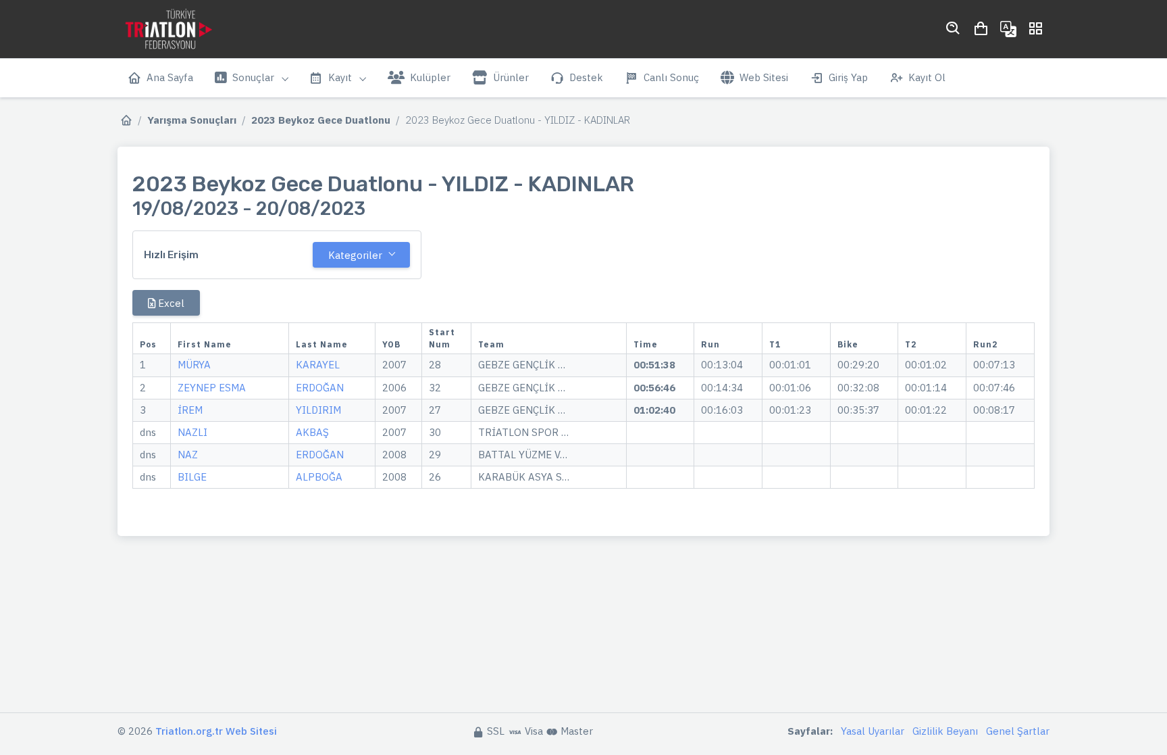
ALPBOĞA (319, 476)
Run (710, 344)
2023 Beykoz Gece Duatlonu (320, 120)
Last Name (322, 344)
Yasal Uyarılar (872, 731)
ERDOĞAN (320, 387)
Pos (148, 344)
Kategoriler (355, 255)
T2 (910, 344)
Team (491, 344)
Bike (847, 344)
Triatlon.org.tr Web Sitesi (216, 731)
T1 (775, 344)
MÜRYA (194, 364)
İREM (190, 410)
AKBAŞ (312, 432)
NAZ (188, 454)
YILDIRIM (318, 410)
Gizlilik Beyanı (945, 731)
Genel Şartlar (1017, 731)
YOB (391, 344)
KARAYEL (318, 364)
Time (645, 344)
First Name (205, 344)
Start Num (442, 338)
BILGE (192, 476)
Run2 (985, 344)
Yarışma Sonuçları (191, 120)
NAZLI (192, 432)
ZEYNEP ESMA (212, 387)
